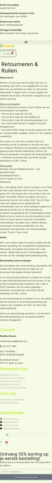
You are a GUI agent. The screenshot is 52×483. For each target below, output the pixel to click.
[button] (26, 42)
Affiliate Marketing (9, 402)
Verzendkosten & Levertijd (13, 387)
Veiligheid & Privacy (10, 384)
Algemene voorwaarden (12, 399)
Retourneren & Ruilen (10, 381)
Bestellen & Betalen (9, 374)
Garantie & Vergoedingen (12, 378)
